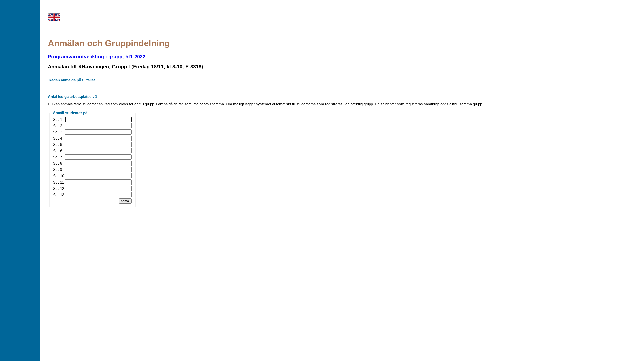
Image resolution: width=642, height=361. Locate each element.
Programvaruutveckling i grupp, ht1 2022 (96, 56)
